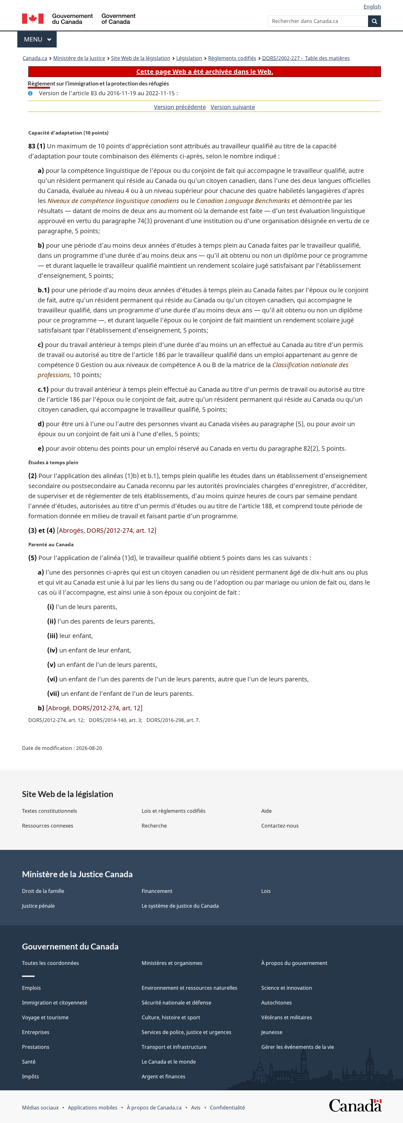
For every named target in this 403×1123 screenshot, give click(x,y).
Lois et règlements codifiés (174, 810)
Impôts (30, 1076)
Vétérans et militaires (286, 1017)
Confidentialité (227, 1107)
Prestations (35, 1046)
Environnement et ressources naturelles (189, 987)
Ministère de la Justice (79, 58)
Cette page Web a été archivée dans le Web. (204, 71)
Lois (266, 891)
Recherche (154, 825)
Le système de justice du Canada (180, 905)
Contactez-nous (280, 825)
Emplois (31, 987)
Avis (196, 1107)
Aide (266, 810)
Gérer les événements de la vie (297, 1046)
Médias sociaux (40, 1107)
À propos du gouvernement (294, 963)
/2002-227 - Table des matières (306, 58)
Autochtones (276, 1002)
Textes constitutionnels (49, 810)
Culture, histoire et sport (171, 1017)
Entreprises (35, 1032)
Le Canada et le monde (169, 1061)
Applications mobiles (92, 1107)
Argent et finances (163, 1076)
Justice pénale (38, 905)
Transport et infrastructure (174, 1046)
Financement (157, 891)
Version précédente (180, 107)
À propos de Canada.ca (154, 1107)
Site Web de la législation (140, 58)
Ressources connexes (47, 825)
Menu (40, 39)
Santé (29, 1061)
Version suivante (233, 107)
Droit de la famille (43, 891)
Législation (189, 58)
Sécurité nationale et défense (176, 1002)
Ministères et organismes (172, 963)
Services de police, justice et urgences (186, 1032)
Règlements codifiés (232, 58)
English (372, 6)
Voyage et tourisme (45, 1017)
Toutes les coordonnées (50, 963)
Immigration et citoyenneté (54, 1002)
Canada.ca (35, 58)
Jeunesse (271, 1032)
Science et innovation (286, 987)
